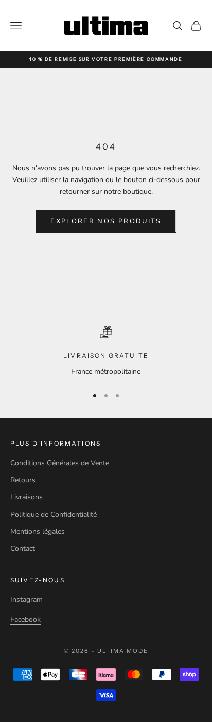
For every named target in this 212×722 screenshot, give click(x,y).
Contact (22, 548)
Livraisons (26, 497)
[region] (106, 351)
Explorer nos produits (105, 221)
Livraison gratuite (106, 355)
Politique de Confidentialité (53, 514)
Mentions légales (37, 531)
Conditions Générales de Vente (59, 463)
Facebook (25, 620)
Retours (23, 480)
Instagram (26, 599)
